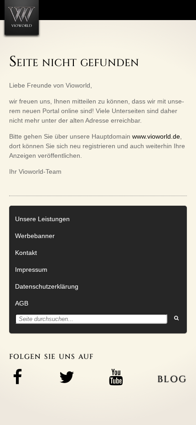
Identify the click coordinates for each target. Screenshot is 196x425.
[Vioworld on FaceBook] (17, 377)
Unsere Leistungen (42, 219)
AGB (21, 303)
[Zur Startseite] (22, 17)
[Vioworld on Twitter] (66, 377)
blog (172, 377)
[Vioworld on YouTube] (116, 377)
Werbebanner (35, 235)
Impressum (31, 269)
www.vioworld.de (156, 136)
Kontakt (26, 252)
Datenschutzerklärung (46, 286)
